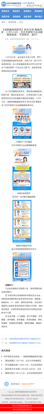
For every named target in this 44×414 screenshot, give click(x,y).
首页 (3, 22)
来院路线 (16, 17)
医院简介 (16, 11)
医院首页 (5, 11)
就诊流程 (27, 17)
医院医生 (27, 11)
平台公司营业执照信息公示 (22, 406)
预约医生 (38, 17)
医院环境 (5, 17)
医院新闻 (38, 11)
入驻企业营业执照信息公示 (22, 409)
